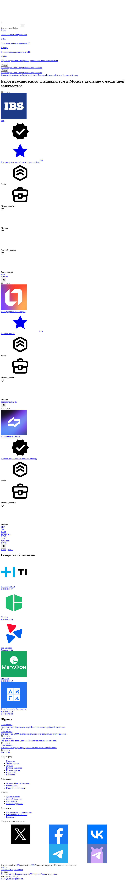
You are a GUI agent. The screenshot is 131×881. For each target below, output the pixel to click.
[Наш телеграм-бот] (97, 863)
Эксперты (41, 75)
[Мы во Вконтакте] (97, 843)
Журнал (74, 75)
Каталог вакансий (14, 768)
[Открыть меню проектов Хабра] (2, 22)
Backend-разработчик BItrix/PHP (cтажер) (19, 459)
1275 (18, 865)
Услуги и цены (12, 763)
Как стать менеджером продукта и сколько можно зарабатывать (29, 748)
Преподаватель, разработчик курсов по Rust (20, 162)
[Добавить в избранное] (3, 280)
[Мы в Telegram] (58, 863)
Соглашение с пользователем (19, 812)
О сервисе (10, 761)
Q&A (8, 879)
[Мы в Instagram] (20, 863)
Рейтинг (59, 75)
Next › (10, 549)
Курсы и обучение (29, 75)
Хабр (3, 879)
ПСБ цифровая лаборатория (13, 312)
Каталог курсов (13, 770)
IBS (2, 120)
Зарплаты (67, 75)
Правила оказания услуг (16, 815)
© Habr (4, 867)
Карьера (13, 879)
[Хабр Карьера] (11, 25)
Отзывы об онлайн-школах (18, 783)
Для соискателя (13, 797)
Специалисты (16, 75)
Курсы (20, 879)
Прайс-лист (11, 817)
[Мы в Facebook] (58, 843)
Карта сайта (11, 772)
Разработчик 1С (8, 334)
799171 (34, 865)
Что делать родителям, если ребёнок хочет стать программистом (29, 741)
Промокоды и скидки (15, 788)
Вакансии (5, 75)
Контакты (10, 775)
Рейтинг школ (12, 786)
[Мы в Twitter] (20, 843)
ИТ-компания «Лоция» (11, 437)
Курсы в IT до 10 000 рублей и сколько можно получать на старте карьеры (33, 734)
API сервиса (11, 801)
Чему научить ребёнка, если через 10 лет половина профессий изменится (33, 727)
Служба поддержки (14, 804)
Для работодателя (13, 799)
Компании (50, 75)
